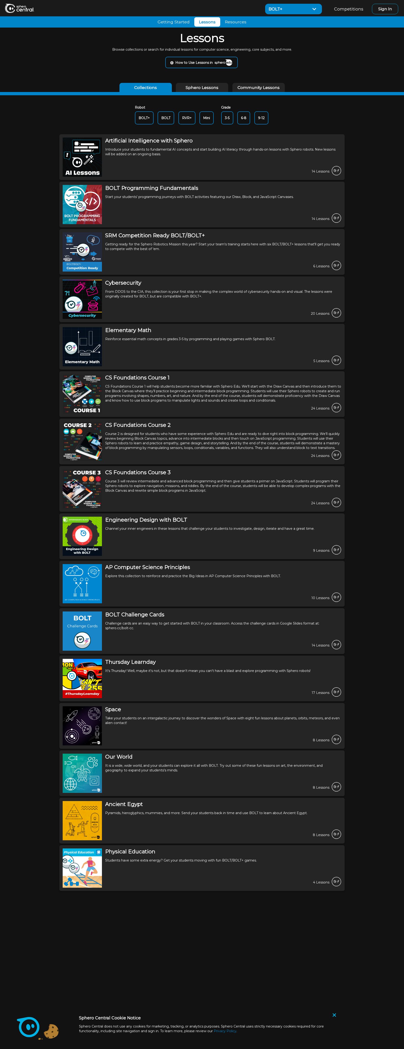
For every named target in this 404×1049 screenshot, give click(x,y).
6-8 (243, 118)
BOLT (165, 118)
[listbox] (293, 9)
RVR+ (187, 118)
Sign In (385, 9)
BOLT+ (144, 118)
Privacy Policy (225, 1031)
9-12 (261, 118)
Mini (206, 118)
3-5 (227, 118)
